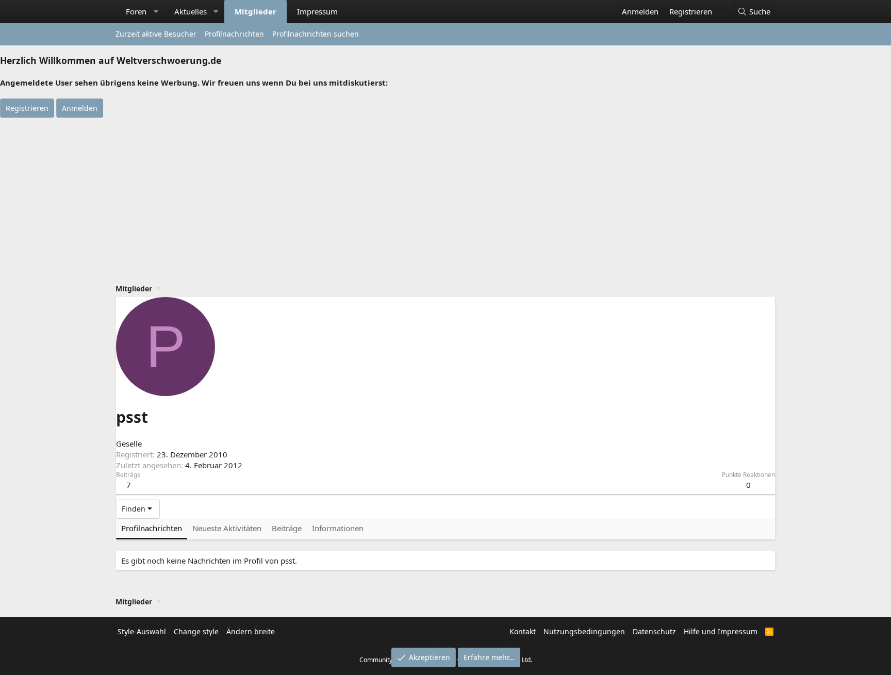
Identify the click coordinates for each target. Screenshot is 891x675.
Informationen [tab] (338, 528)
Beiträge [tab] (287, 528)
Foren (136, 11)
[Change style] (722, 6)
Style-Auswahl (142, 631)
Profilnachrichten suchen (315, 34)
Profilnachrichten (234, 34)
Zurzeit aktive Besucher (156, 34)
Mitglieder (255, 11)
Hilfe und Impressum (720, 631)
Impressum (317, 11)
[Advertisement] (445, 195)
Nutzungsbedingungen (584, 631)
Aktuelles (190, 11)
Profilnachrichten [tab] (151, 528)
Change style (196, 631)
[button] (156, 11)
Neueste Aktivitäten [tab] (226, 528)
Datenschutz (654, 631)
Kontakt (522, 631)
